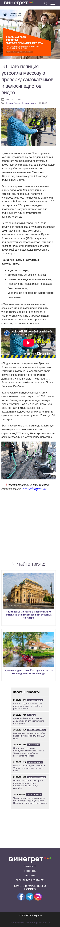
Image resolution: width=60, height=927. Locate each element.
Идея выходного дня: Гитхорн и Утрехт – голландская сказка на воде (29, 672)
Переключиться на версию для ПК (31, 922)
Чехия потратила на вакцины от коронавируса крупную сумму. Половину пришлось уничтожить (30, 800)
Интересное (33, 745)
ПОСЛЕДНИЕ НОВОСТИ (26, 692)
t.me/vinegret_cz (35, 489)
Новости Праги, (13, 103)
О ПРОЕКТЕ (30, 866)
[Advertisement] (30, 527)
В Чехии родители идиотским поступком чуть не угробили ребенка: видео (28, 706)
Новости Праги (35, 762)
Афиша (31, 715)
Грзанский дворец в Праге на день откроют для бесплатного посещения (28, 721)
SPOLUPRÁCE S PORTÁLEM (30, 880)
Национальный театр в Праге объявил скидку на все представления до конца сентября (29, 614)
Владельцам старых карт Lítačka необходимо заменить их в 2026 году (29, 736)
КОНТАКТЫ (30, 870)
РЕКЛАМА (30, 875)
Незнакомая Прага (36, 730)
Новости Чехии (28, 103)
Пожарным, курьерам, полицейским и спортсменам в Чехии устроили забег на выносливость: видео (28, 752)
